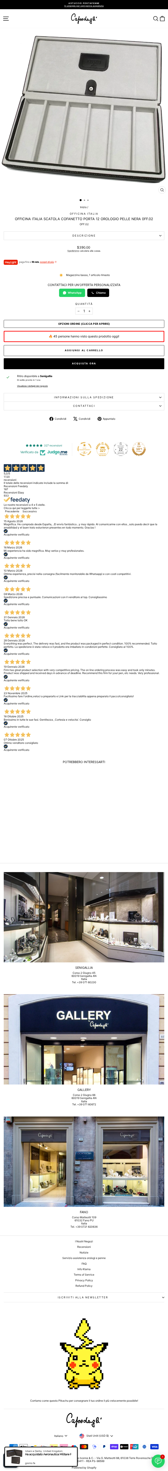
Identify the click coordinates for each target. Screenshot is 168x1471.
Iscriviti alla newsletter (83, 1297)
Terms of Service (84, 1274)
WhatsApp (75, 292)
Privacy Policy (84, 1280)
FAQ (84, 1263)
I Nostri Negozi (84, 1241)
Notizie (84, 1252)
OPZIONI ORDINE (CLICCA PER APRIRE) (84, 323)
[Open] (10, 1460)
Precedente (12, 511)
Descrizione (84, 235)
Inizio (83, 207)
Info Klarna (84, 1269)
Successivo (30, 511)
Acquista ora (84, 363)
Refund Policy (84, 1285)
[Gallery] (84, 1039)
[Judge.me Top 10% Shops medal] (139, 449)
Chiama (101, 292)
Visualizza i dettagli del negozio (32, 386)
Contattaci (84, 405)
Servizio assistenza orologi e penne (84, 1258)
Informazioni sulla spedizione (84, 397)
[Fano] (84, 1161)
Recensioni (84, 1246)
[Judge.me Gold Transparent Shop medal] (84, 449)
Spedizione (73, 250)
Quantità (84, 303)
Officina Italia (84, 213)
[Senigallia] (84, 917)
